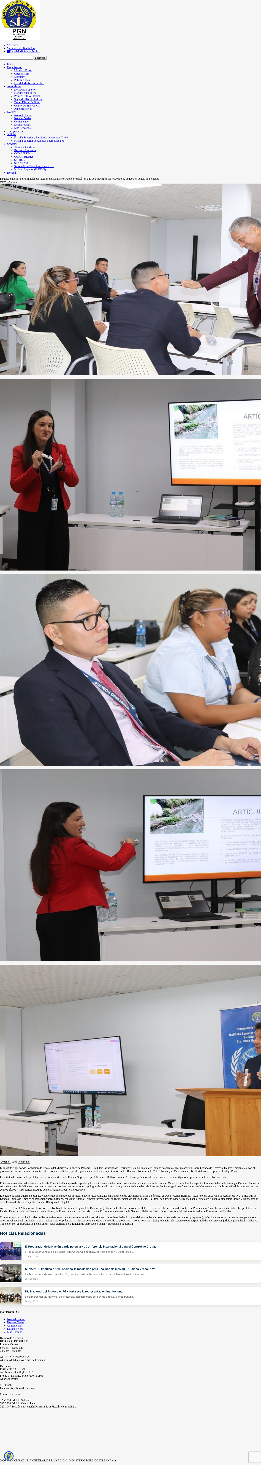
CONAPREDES (23, 156)
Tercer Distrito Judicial (27, 102)
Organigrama (21, 73)
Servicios (12, 143)
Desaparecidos (22, 124)
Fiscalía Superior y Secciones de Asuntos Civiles (41, 137)
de (14, 1161)
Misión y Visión (23, 70)
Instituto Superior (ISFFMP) (30, 169)
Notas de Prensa (23, 115)
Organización (14, 67)
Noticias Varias (22, 118)
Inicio (10, 64)
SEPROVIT (21, 159)
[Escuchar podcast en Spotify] (9, 1456)
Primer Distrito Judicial (27, 95)
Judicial (11, 134)
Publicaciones (22, 79)
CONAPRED (22, 153)
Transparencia (15, 131)
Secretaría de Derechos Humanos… (34, 166)
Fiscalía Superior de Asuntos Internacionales (39, 140)
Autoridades (14, 86)
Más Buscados (22, 127)
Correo (14, 45)
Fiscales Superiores (25, 92)
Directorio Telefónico (22, 48)
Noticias (11, 111)
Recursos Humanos (25, 150)
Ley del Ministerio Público (25, 51)
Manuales (19, 76)
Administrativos (23, 108)
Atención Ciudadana (25, 147)
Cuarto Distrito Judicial (27, 105)
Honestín (12, 172)
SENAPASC (21, 163)
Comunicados (22, 121)
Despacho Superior (25, 89)
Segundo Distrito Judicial (28, 99)
